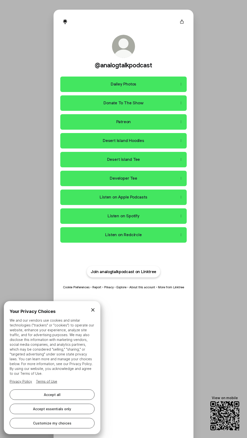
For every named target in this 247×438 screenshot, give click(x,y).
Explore (121, 287)
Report (96, 287)
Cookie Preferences (76, 287)
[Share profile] (182, 22)
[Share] (181, 84)
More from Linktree (171, 287)
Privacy (109, 287)
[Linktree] (65, 22)
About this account (142, 287)
